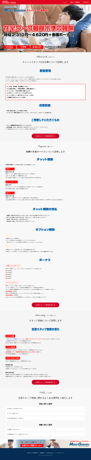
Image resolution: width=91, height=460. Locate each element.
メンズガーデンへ (59, 452)
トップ (64, 2)
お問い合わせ (86, 2)
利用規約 (42, 452)
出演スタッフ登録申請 (74, 2)
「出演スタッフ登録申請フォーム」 (14, 339)
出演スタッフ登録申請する (45, 136)
